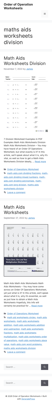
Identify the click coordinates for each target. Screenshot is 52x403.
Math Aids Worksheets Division (25, 60)
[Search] (44, 367)
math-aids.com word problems (26, 344)
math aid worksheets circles (21, 317)
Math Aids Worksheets (16, 209)
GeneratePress (28, 399)
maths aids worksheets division (20, 348)
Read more (40, 161)
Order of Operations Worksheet (23, 169)
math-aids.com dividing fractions (24, 173)
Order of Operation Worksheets (18, 6)
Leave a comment (16, 192)
